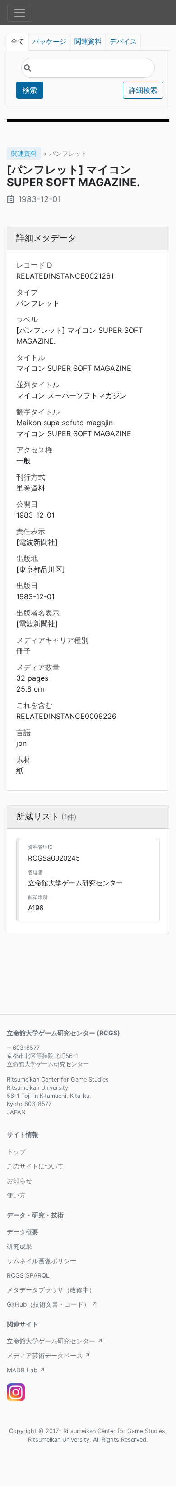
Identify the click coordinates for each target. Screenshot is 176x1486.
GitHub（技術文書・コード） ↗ (52, 1304)
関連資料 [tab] (88, 42)
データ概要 (22, 1232)
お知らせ (19, 1180)
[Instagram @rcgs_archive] (16, 1392)
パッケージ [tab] (49, 42)
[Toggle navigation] (19, 13)
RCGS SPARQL (28, 1275)
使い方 (16, 1195)
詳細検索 (143, 90)
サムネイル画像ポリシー (41, 1261)
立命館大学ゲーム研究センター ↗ (55, 1341)
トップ (16, 1151)
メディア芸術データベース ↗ (48, 1355)
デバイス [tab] (123, 42)
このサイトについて (35, 1166)
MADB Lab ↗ (26, 1370)
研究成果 (19, 1246)
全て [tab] (17, 42)
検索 (30, 90)
